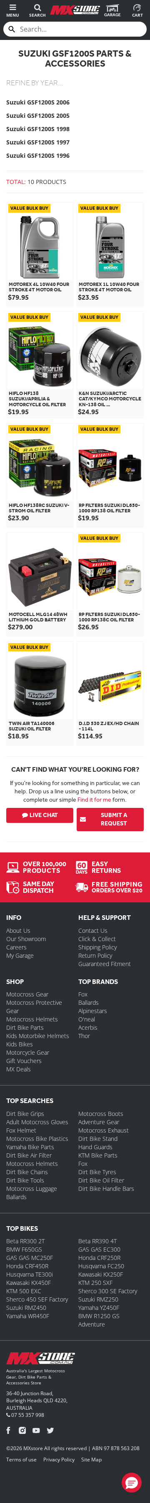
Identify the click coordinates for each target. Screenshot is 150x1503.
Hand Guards (95, 1147)
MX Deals (18, 1069)
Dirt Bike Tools (25, 1180)
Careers (16, 947)
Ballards (88, 1002)
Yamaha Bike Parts (30, 1147)
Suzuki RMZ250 (98, 1299)
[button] (132, 1483)
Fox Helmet (21, 1130)
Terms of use (21, 1459)
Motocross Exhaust (103, 1130)
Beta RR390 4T (97, 1241)
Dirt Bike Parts (25, 1027)
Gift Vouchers (24, 1061)
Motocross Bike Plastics (37, 1139)
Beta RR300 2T (25, 1241)
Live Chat (44, 815)
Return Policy (95, 955)
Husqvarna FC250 (101, 1266)
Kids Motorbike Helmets (37, 1036)
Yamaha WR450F (27, 1316)
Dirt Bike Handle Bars (106, 1188)
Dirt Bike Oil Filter (101, 1180)
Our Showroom (26, 939)
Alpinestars (92, 1011)
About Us (18, 930)
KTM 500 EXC (23, 1291)
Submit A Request (114, 819)
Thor (84, 1036)
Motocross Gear (27, 994)
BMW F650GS (24, 1249)
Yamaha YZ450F (98, 1308)
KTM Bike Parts (98, 1155)
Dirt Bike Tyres (97, 1172)
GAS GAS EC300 (99, 1249)
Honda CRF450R (27, 1266)
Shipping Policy (97, 947)
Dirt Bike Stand (98, 1139)
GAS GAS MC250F (29, 1258)
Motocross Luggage (31, 1188)
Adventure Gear (98, 1122)
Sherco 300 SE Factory (107, 1291)
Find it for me (94, 799)
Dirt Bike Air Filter (29, 1155)
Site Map (91, 1459)
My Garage (20, 955)
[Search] (11, 29)
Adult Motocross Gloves (37, 1122)
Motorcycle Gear (27, 1052)
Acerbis (88, 1027)
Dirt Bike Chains (27, 1172)
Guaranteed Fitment (104, 964)
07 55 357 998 (27, 1415)
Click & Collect (97, 939)
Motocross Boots (100, 1114)
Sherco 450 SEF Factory (37, 1299)
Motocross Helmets (32, 1019)
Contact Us (93, 930)
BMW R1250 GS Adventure (99, 1320)
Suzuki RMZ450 (26, 1308)
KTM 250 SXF (95, 1283)
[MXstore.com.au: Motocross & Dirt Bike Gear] (75, 10)
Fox (83, 994)
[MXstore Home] (40, 1360)
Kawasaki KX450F (28, 1283)
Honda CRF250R (99, 1258)
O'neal (86, 1019)
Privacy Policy (59, 1459)
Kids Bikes (19, 1044)
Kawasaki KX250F (100, 1274)
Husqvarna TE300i (29, 1274)
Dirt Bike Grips (25, 1114)
